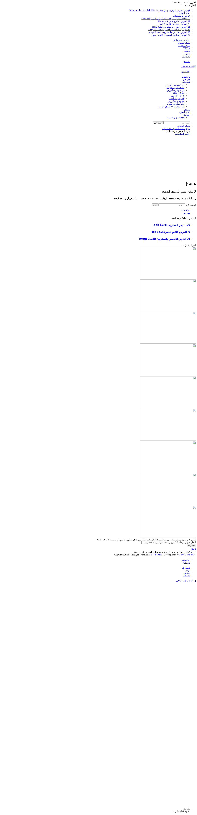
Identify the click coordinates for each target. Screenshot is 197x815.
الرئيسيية (185, 210)
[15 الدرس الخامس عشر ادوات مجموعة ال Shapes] (168, 537)
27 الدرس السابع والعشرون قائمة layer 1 (170, 35)
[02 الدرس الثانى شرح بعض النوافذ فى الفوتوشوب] (168, 375)
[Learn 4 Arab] (188, 66)
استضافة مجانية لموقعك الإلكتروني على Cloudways (165, 18)
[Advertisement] (98, 158)
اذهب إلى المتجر (182, 134)
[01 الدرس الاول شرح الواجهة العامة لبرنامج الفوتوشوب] (168, 407)
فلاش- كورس (177, 95)
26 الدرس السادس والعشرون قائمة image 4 (169, 29)
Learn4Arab (156, 554)
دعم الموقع (184, 13)
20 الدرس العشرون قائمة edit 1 (175, 24)
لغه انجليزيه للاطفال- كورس (170, 106)
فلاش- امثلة (178, 93)
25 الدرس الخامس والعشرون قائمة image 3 (169, 32)
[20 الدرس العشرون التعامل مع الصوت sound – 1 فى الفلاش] (168, 278)
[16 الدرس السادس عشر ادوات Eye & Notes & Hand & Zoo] (168, 504)
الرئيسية (186, 76)
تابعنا (193, 549)
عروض (186, 109)
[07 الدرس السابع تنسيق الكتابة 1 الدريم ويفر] (168, 310)
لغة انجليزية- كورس (175, 104)
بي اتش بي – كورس (175, 84)
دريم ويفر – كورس (175, 90)
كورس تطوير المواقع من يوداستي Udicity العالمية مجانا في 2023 (159, 10)
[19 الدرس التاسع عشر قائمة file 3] (168, 343)
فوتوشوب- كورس (175, 101)
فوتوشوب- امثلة (176, 98)
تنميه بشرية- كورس (175, 87)
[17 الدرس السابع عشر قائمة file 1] (168, 472)
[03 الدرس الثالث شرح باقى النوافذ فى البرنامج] (168, 440)
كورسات (186, 82)
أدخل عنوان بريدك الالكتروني (182, 542)
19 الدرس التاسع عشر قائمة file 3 (174, 21)
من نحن (186, 79)
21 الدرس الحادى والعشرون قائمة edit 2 (171, 27)
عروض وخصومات (181, 16)
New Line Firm (186, 554)
